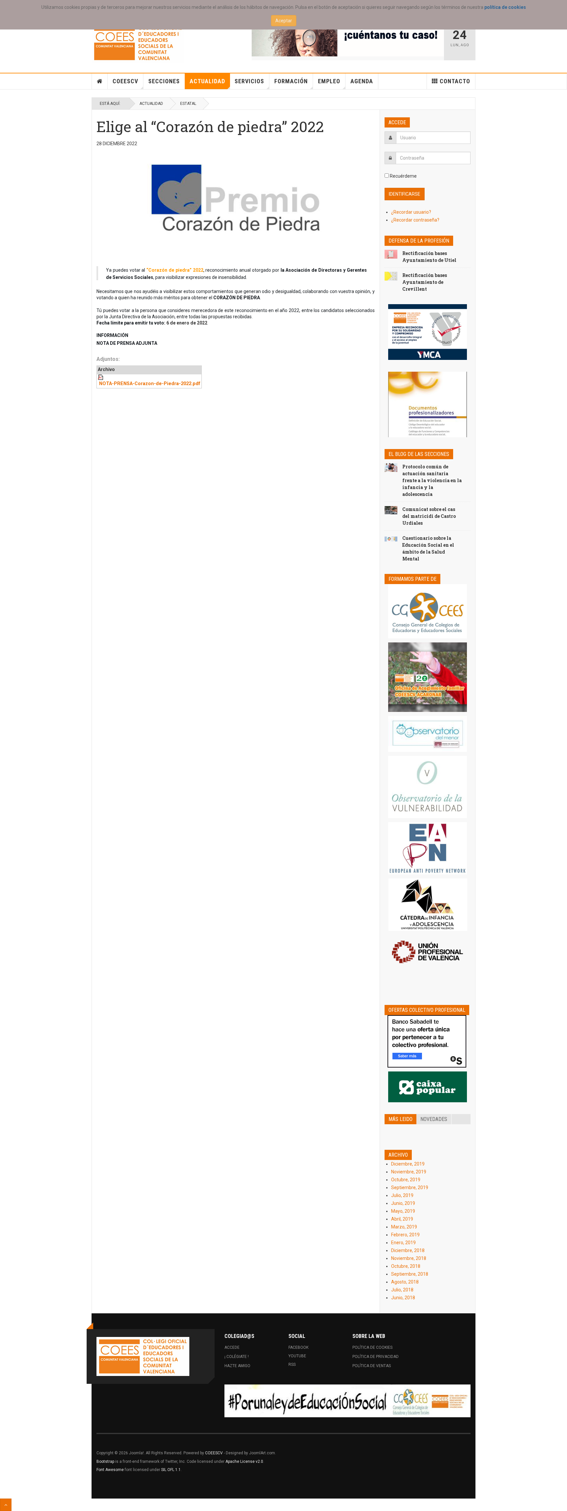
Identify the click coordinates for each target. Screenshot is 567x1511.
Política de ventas (371, 1366)
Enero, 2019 (403, 1242)
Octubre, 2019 (405, 1179)
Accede (232, 1347)
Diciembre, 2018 (408, 1250)
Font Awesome (110, 1469)
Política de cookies (372, 1347)
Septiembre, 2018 (409, 1274)
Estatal (188, 103)
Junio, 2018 (403, 1297)
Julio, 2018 (402, 1289)
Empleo (329, 81)
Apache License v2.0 (244, 1461)
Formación (291, 81)
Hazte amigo (237, 1366)
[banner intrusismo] (348, 40)
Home (100, 81)
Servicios (249, 81)
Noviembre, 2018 (408, 1258)
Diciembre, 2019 (408, 1164)
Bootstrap (105, 1461)
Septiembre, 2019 (409, 1187)
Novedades (433, 1119)
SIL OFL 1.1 (171, 1469)
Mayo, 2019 (403, 1211)
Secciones (164, 81)
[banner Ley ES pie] (347, 1400)
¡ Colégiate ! (236, 1356)
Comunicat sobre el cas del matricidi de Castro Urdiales (429, 516)
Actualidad (207, 81)
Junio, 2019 (403, 1203)
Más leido (400, 1119)
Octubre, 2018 (405, 1266)
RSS (292, 1364)
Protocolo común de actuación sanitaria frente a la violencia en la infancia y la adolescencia (432, 480)
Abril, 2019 (402, 1219)
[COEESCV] (138, 43)
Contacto (455, 81)
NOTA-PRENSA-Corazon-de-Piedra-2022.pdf (149, 383)
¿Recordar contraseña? (415, 220)
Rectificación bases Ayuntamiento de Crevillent (424, 282)
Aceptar (283, 20)
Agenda (361, 81)
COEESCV (125, 81)
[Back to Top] (5, 1505)
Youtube (297, 1356)
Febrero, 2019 (405, 1234)
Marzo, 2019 (404, 1226)
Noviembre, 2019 (408, 1171)
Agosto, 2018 (405, 1282)
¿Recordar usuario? (411, 212)
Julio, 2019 (402, 1195)
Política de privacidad (375, 1356)
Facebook (298, 1347)
